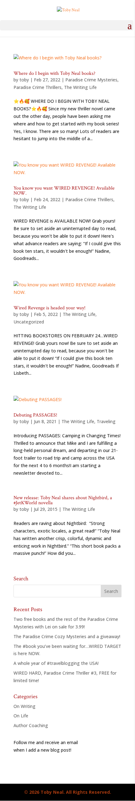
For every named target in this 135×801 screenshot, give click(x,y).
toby (24, 80)
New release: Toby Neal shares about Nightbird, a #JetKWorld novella (63, 500)
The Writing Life (80, 87)
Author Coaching (31, 725)
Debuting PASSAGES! (35, 415)
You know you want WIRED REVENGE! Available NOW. (64, 190)
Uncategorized (29, 322)
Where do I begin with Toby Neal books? (54, 73)
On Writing (24, 706)
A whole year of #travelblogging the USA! (56, 663)
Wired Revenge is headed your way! (49, 308)
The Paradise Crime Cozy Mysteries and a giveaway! (67, 636)
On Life (21, 716)
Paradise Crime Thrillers (38, 87)
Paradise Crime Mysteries (91, 80)
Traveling (106, 421)
